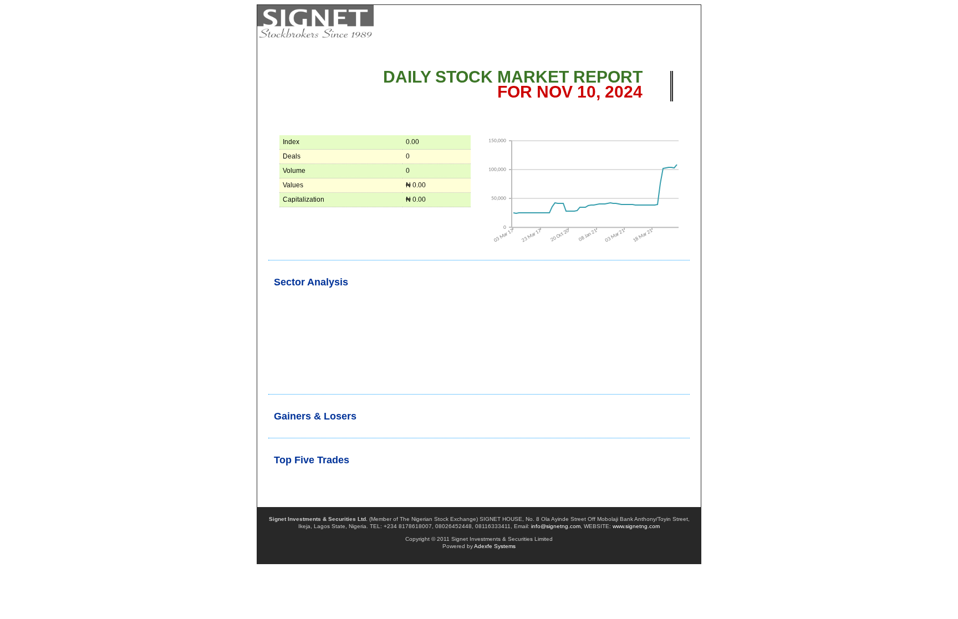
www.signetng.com (636, 526)
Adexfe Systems (495, 546)
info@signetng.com (555, 526)
